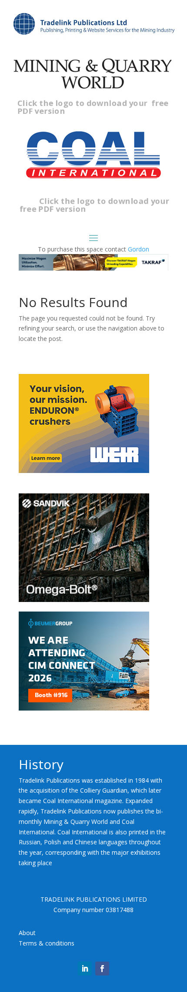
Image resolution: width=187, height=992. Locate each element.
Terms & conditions (46, 943)
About (27, 933)
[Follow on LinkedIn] (85, 968)
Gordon (138, 249)
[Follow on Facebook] (102, 968)
